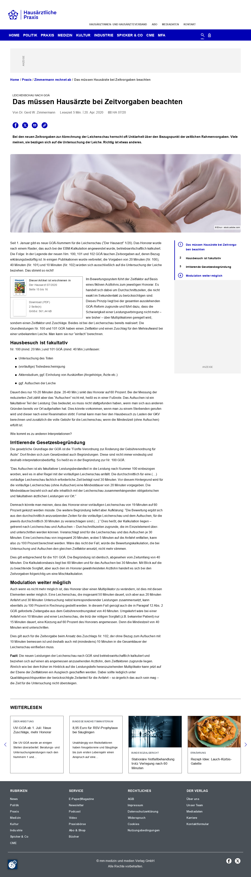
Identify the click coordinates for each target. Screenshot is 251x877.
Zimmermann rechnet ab (52, 80)
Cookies (133, 824)
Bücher (74, 836)
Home (14, 80)
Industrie (103, 35)
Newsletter (76, 805)
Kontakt (190, 24)
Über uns (193, 799)
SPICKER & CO (130, 35)
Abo (154, 24)
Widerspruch (137, 818)
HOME (14, 35)
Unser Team (195, 805)
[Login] (209, 36)
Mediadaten (170, 24)
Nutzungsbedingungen (144, 830)
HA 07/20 (119, 112)
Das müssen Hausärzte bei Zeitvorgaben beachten (211, 247)
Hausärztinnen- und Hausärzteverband (118, 24)
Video (73, 818)
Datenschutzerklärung (143, 811)
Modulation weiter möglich (204, 275)
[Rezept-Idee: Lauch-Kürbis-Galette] (214, 744)
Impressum (135, 805)
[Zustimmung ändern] (12, 864)
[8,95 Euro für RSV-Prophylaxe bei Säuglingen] (96, 744)
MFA (161, 35)
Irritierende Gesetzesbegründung (208, 266)
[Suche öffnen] (203, 36)
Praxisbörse (77, 824)
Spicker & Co (19, 836)
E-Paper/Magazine (81, 799)
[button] (245, 744)
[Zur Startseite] (32, 14)
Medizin (65, 35)
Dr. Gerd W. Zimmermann (37, 112)
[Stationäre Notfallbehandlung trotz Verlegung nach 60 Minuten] (155, 744)
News (14, 799)
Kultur (83, 35)
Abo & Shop (77, 830)
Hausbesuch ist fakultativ (203, 258)
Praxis (47, 35)
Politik (30, 35)
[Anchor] (70, 342)
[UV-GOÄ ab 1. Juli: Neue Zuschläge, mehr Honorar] (37, 744)
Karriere (192, 818)
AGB (131, 799)
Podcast (75, 811)
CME (150, 35)
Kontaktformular (198, 824)
